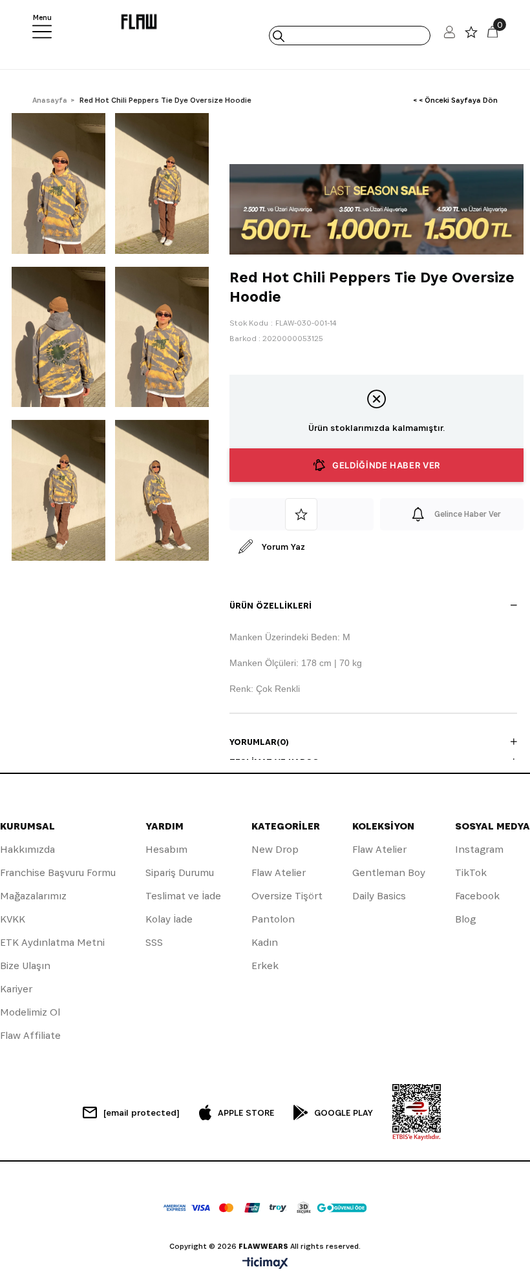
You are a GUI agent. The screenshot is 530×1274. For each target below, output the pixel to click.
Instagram (479, 849)
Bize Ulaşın (25, 965)
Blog (465, 919)
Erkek (265, 965)
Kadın (264, 942)
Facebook (477, 896)
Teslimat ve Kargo (274, 762)
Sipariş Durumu (179, 872)
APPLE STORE (246, 1112)
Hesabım (166, 849)
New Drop (275, 849)
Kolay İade (169, 919)
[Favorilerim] (471, 35)
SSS (154, 942)
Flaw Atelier (278, 872)
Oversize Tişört (287, 896)
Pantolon (273, 919)
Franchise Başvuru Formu (58, 872)
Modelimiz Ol (30, 1012)
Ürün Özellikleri (270, 605)
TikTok (471, 872)
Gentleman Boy (388, 872)
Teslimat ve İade (183, 896)
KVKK (12, 919)
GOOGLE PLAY (343, 1112)
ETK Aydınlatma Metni (52, 942)
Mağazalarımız (33, 896)
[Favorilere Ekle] (301, 514)
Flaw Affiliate (30, 1035)
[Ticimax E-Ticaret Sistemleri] (265, 1264)
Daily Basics (379, 896)
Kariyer (16, 989)
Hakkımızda (27, 849)
